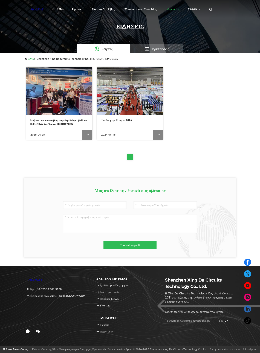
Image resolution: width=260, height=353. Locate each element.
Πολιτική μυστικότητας (15, 349)
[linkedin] (248, 309)
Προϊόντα (78, 9)
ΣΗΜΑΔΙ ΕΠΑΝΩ (226, 321)
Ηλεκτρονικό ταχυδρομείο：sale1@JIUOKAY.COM (57, 295)
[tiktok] (248, 321)
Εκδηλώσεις (172, 9)
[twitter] (248, 274)
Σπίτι (60, 9)
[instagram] (248, 297)
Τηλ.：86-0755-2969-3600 (45, 289)
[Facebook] (248, 262)
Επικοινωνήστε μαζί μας (140, 9)
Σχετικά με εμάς (103, 9)
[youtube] (248, 286)
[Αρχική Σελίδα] (38, 8)
